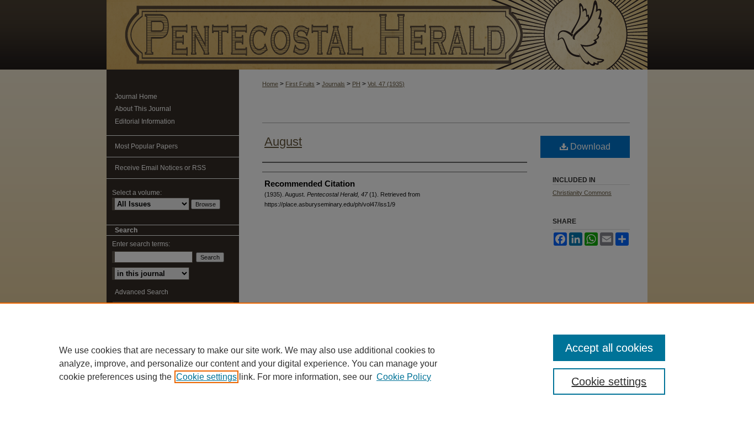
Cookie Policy (403, 376)
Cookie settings (206, 376)
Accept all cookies (609, 348)
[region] (377, 363)
